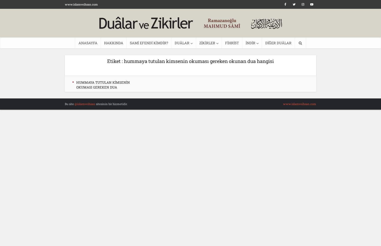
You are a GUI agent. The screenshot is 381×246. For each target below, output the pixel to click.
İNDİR (250, 43)
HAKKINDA (113, 43)
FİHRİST (232, 43)
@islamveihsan (85, 104)
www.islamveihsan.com (81, 4)
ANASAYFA (87, 43)
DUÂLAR (182, 43)
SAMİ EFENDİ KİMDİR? (149, 43)
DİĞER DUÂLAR (278, 43)
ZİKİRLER (207, 43)
